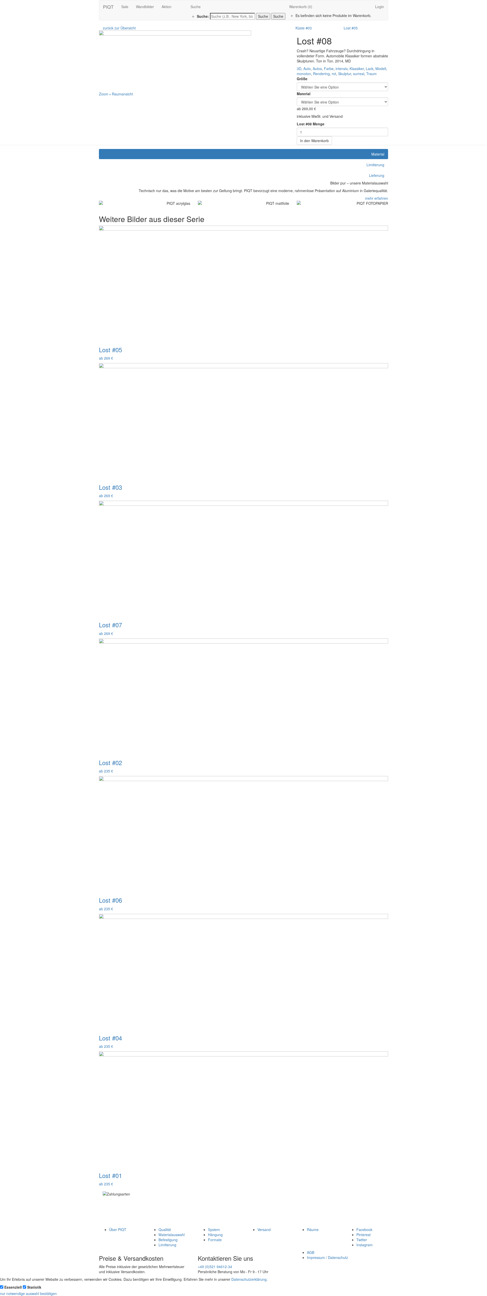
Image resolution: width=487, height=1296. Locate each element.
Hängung (215, 1234)
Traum (371, 73)
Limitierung (167, 1244)
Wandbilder (145, 6)
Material (303, 93)
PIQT (108, 6)
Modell (380, 68)
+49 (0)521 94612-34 (215, 1266)
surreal (358, 73)
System (214, 1229)
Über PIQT (117, 1229)
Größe (302, 78)
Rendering (321, 73)
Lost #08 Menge (310, 123)
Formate (215, 1239)
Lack (369, 68)
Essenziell (13, 1287)
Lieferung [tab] (376, 175)
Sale (124, 6)
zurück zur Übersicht (119, 27)
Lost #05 (351, 27)
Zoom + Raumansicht (116, 93)
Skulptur (344, 73)
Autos (317, 68)
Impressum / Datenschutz (327, 1257)
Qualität (165, 1229)
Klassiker (357, 68)
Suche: (203, 16)
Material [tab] (377, 154)
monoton (304, 73)
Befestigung (168, 1239)
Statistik (34, 1287)
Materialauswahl (172, 1234)
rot (334, 73)
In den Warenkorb (314, 140)
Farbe (329, 68)
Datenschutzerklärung (249, 1279)
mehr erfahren (376, 198)
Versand (264, 1229)
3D (299, 68)
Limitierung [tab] (375, 164)
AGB (310, 1252)
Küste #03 (303, 27)
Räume (313, 1229)
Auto (307, 68)
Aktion (166, 6)
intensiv (341, 68)
